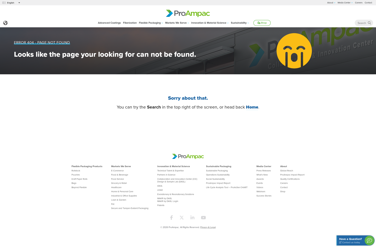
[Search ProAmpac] (369, 23)
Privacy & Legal (208, 227)
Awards (260, 178)
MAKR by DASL (164, 198)
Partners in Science (166, 174)
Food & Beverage (119, 174)
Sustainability (239, 23)
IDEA (159, 185)
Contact (284, 187)
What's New (262, 174)
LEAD (160, 189)
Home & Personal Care (122, 191)
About (283, 166)
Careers (284, 183)
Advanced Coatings (109, 23)
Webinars (260, 191)
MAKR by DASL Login (167, 201)
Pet (112, 204)
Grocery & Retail (119, 183)
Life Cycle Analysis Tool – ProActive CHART (227, 187)
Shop (263, 23)
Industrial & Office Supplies (124, 195)
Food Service (117, 178)
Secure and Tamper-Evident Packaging (129, 208)
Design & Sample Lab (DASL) (171, 181)
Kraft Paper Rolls (79, 178)
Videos (259, 187)
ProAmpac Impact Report (218, 183)
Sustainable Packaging (218, 166)
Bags (74, 183)
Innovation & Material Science (208, 23)
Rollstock (76, 170)
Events (259, 183)
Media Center (263, 166)
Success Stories (263, 195)
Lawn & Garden (118, 199)
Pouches (76, 174)
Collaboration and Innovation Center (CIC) (177, 178)
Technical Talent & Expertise (170, 170)
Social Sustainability (215, 178)
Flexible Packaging (150, 23)
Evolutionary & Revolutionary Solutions (175, 194)
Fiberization (130, 23)
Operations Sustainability (218, 174)
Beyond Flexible (79, 187)
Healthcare (116, 187)
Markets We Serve (176, 23)
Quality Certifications (290, 178)
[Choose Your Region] (5, 23)
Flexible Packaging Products (87, 166)
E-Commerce (117, 170)
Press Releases (263, 170)
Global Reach (286, 170)
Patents (160, 205)
